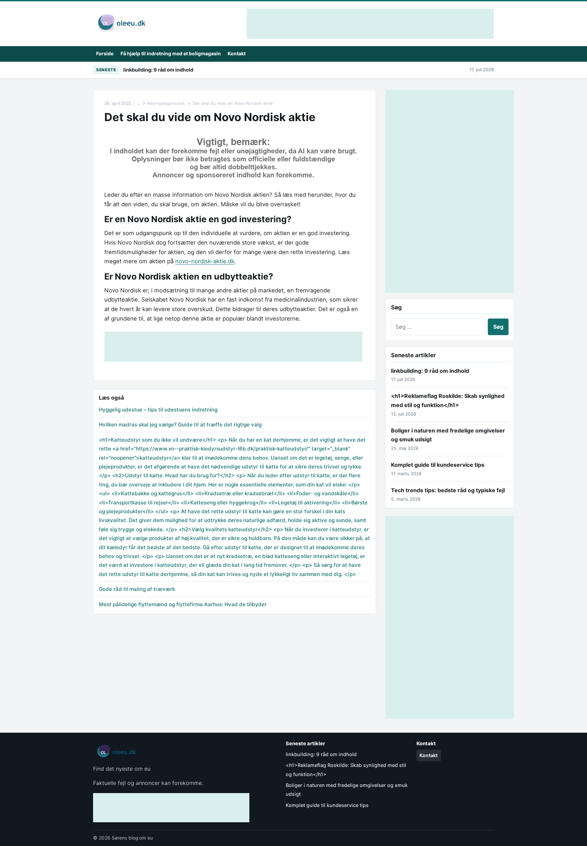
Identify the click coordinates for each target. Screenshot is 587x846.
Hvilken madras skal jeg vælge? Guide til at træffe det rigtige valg (180, 424)
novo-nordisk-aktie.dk (204, 261)
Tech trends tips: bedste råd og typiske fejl (448, 490)
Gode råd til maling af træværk (137, 589)
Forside (104, 53)
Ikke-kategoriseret (166, 103)
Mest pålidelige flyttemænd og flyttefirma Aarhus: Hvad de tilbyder (183, 604)
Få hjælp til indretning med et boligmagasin (171, 53)
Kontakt (237, 53)
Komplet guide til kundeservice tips (437, 464)
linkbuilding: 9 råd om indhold (158, 70)
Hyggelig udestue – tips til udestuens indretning (158, 409)
